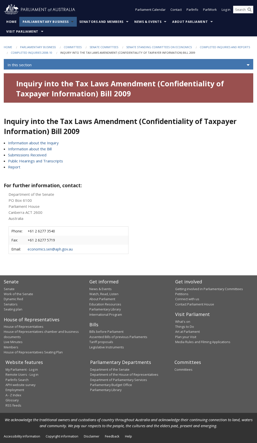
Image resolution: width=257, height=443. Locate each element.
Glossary (12, 400)
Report (14, 166)
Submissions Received (27, 154)
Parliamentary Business (46, 22)
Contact (176, 9)
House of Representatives (23, 326)
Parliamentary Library (105, 309)
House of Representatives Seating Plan (33, 352)
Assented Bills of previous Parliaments (118, 337)
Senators (11, 304)
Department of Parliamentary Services (118, 379)
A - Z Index (13, 395)
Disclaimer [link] (91, 436)
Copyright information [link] (62, 436)
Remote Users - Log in (22, 374)
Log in (226, 9)
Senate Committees (104, 47)
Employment (15, 390)
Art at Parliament (187, 331)
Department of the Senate (110, 369)
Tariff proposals (101, 342)
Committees (73, 47)
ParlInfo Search (17, 379)
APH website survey (20, 385)
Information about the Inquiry (33, 142)
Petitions (181, 294)
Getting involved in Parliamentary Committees (209, 289)
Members (11, 347)
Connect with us (187, 299)
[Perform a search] (249, 9)
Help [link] (128, 436)
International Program (105, 314)
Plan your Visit (185, 337)
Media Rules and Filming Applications (202, 342)
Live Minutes (13, 342)
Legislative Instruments (106, 347)
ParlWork (210, 9)
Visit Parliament (22, 31)
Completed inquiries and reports (225, 47)
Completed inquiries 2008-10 (31, 52)
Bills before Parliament (106, 331)
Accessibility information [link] (22, 436)
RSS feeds (13, 405)
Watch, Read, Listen (103, 294)
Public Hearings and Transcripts (35, 160)
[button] (128, 65)
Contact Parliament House (194, 304)
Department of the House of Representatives (124, 374)
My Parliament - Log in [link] (22, 369)
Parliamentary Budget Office (111, 385)
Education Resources (105, 304)
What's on (182, 321)
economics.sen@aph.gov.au (50, 249)
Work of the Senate (18, 294)
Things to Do (184, 326)
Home (11, 22)
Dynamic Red (13, 299)
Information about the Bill (30, 148)
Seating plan (13, 309)
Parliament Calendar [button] (150, 9)
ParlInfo (192, 9)
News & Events (147, 22)
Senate (9, 289)
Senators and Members (101, 22)
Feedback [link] (112, 436)
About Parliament (190, 22)
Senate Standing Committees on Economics (159, 47)
